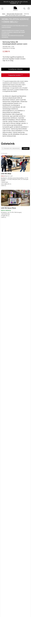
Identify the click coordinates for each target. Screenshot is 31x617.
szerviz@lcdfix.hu (6, 184)
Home (3, 13)
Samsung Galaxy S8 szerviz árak (14, 13)
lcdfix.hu (3, 185)
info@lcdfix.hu (5, 215)
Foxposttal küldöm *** (15, 75)
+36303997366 (5, 214)
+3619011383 (4, 182)
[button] (2, 9)
